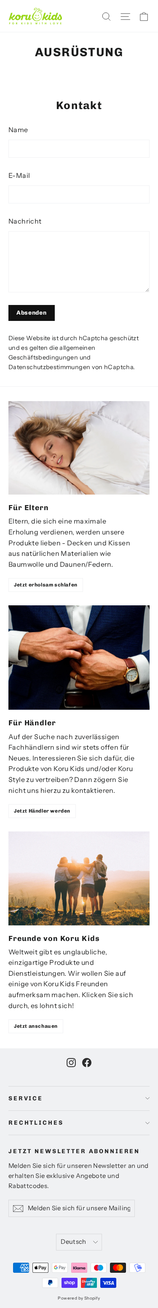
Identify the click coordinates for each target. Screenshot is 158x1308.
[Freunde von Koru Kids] (79, 878)
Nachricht (25, 221)
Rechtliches (35, 1122)
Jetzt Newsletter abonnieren (74, 1151)
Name (18, 129)
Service (25, 1098)
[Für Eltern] (79, 448)
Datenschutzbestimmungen (49, 367)
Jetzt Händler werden (42, 811)
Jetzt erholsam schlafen (46, 585)
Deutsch (73, 1241)
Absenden (31, 312)
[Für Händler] (79, 657)
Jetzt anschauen (36, 1026)
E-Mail (19, 175)
